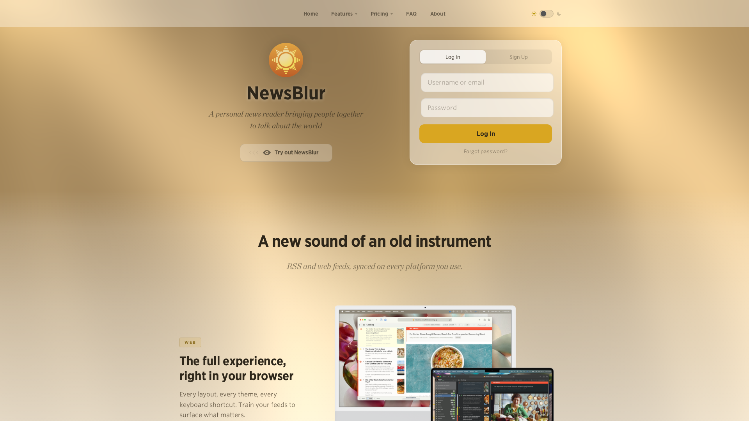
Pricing (380, 14)
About (438, 14)
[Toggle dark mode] (547, 14)
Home (311, 14)
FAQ (411, 14)
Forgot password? (486, 151)
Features (342, 14)
